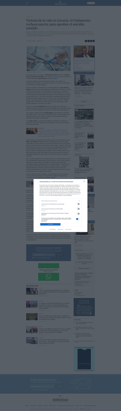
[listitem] (60, 201)
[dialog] (60, 205)
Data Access (60, 229)
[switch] (78, 204)
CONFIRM (50, 224)
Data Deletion (53, 229)
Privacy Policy (68, 229)
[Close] (84, 181)
